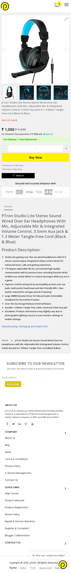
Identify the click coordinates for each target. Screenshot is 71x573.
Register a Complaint (17, 528)
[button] (5, 148)
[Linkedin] (20, 423)
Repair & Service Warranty (20, 521)
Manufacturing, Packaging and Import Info (25, 326)
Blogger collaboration (17, 535)
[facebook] (7, 423)
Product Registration (16, 507)
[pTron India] (5, 6)
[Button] (66, 4)
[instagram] (26, 423)
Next (66, 50)
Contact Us (11, 480)
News (8, 452)
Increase (66, 148)
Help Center (12, 493)
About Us (10, 438)
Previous (4, 50)
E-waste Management (18, 473)
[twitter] (13, 423)
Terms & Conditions (16, 459)
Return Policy (12, 514)
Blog (7, 445)
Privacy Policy (12, 466)
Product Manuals (14, 500)
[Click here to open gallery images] (66, 19)
